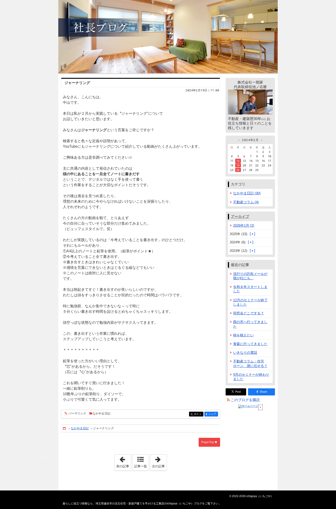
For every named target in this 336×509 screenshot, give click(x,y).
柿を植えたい (243, 335)
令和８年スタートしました (250, 289)
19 (238, 165)
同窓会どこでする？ (248, 313)
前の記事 (123, 461)
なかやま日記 (101, 413)
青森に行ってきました (250, 344)
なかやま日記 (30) (247, 193)
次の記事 (159, 461)
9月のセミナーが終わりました (251, 377)
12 (238, 161)
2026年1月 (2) (243, 225)
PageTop (207, 442)
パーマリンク (77, 413)
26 (238, 170)
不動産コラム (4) (246, 202)
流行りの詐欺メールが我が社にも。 (250, 276)
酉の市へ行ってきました (250, 324)
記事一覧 (140, 466)
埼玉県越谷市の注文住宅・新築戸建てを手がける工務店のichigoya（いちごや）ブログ (168, 36)
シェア (213, 414)
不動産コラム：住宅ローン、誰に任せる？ (250, 363)
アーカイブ (240, 216)
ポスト (198, 414)
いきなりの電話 (245, 352)
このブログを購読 (245, 400)
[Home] (65, 428)
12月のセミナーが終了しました (250, 302)
